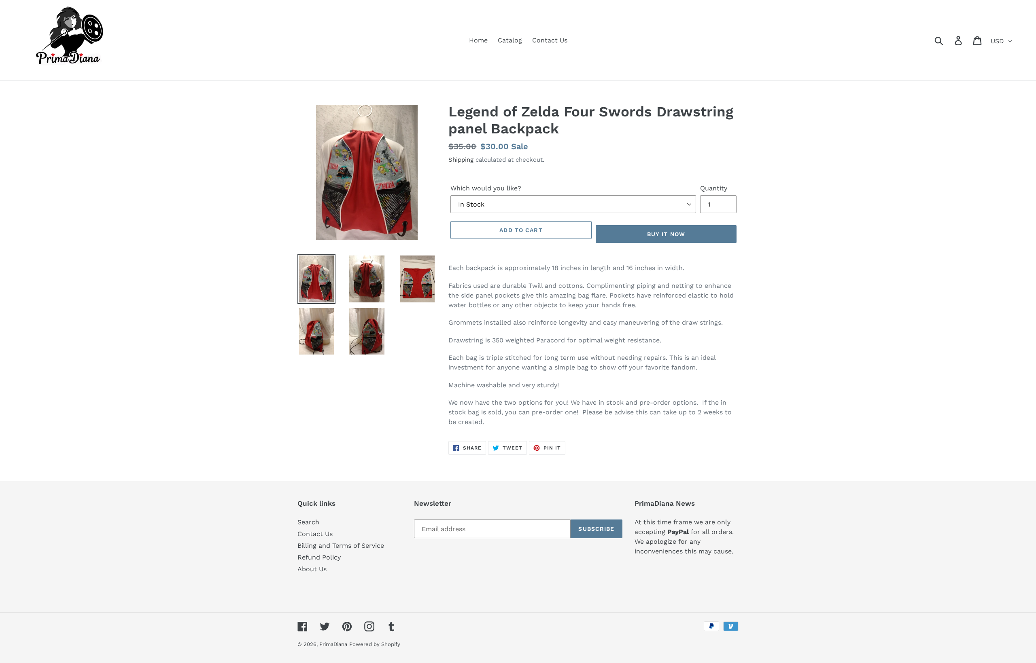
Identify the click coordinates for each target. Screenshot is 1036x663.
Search (308, 522)
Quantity (713, 188)
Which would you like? (485, 188)
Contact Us (315, 534)
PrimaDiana (333, 644)
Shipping (460, 159)
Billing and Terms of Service (340, 545)
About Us (312, 569)
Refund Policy (319, 557)
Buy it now (666, 234)
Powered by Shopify (374, 644)
